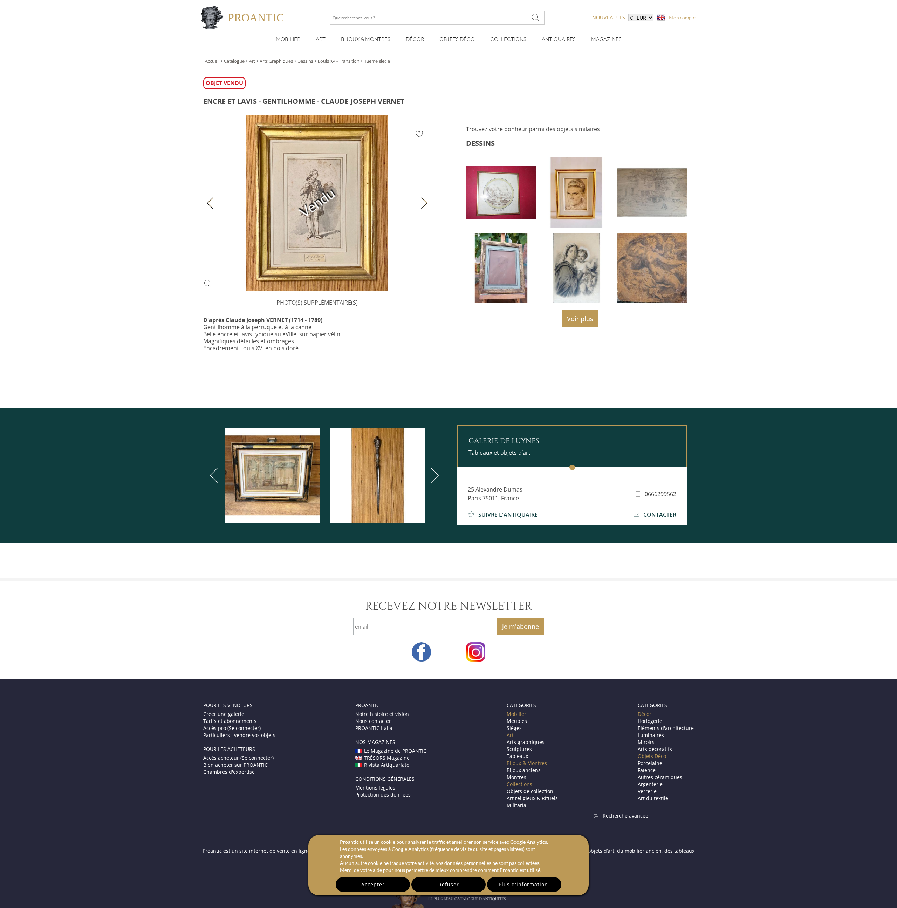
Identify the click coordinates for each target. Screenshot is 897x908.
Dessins (305, 61)
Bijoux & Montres (527, 763)
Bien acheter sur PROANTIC (235, 764)
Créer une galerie (223, 714)
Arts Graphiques (276, 61)
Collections (508, 39)
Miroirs (646, 742)
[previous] (215, 475)
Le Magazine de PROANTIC (395, 750)
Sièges (514, 728)
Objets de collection (530, 791)
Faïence (647, 770)
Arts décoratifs (655, 749)
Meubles (517, 721)
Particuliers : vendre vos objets (239, 735)
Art (321, 39)
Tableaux (517, 756)
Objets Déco (457, 39)
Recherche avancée (625, 815)
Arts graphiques (526, 742)
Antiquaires (559, 39)
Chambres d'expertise (229, 771)
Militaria (516, 805)
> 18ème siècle (375, 61)
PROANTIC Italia (373, 728)
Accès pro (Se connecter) (232, 728)
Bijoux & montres (365, 39)
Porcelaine (650, 763)
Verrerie (647, 791)
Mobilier (288, 39)
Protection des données (383, 794)
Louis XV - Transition (339, 61)
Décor (415, 39)
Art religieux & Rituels (532, 798)
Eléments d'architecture (666, 728)
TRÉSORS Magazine (387, 757)
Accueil (212, 61)
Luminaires (651, 735)
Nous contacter (373, 721)
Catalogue (234, 61)
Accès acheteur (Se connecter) (238, 757)
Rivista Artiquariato (386, 764)
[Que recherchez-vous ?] (535, 17)
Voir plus (580, 318)
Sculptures (519, 749)
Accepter (373, 884)
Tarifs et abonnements (229, 721)
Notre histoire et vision (382, 714)
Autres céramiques (660, 777)
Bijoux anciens (524, 770)
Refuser (448, 884)
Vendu (317, 203)
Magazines (606, 39)
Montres (516, 777)
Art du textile (653, 798)
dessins (480, 143)
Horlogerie (650, 721)
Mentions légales (375, 787)
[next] (433, 475)
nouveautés (608, 17)
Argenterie (650, 784)
